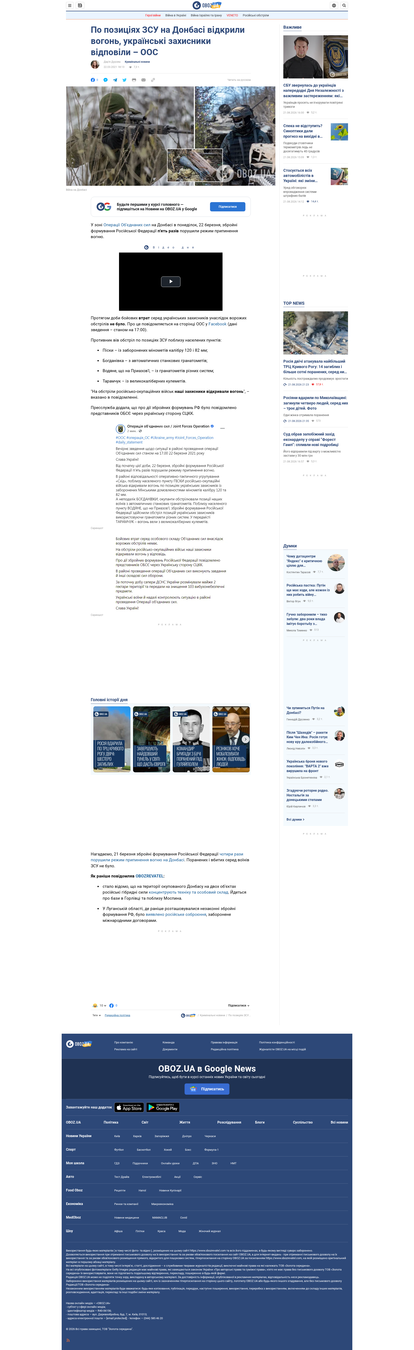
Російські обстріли (256, 15)
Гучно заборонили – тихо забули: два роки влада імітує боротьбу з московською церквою (307, 619)
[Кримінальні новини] (188, 1016)
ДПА (196, 1163)
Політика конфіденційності (277, 1042)
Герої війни (153, 15)
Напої (142, 1190)
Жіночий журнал (210, 1231)
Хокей (168, 1149)
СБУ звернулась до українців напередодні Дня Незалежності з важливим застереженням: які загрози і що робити (313, 90)
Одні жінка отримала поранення (306, 415)
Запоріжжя (162, 1136)
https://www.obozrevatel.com (208, 1250)
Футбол (119, 1149)
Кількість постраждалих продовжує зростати (315, 378)
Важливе (292, 27)
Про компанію (123, 1042)
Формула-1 (211, 1149)
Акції (177, 1176)
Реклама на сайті (125, 1049)
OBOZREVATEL (149, 876)
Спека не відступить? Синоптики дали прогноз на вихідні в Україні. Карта (302, 131)
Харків (137, 1136)
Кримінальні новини (137, 61)
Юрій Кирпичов (296, 806)
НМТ (234, 1163)
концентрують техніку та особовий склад (188, 892)
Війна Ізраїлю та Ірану (206, 15)
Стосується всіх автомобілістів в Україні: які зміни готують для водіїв (300, 176)
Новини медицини (126, 1217)
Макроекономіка (162, 1204)
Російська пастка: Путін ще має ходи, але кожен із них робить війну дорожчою (308, 590)
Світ (145, 1122)
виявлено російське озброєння (176, 914)
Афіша (118, 1231)
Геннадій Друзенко (298, 719)
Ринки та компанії (126, 1204)
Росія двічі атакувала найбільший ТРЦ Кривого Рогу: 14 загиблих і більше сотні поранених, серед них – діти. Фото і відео (314, 367)
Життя (184, 1122)
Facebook (218, 324)
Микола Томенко (297, 630)
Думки (290, 545)
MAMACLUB (159, 1217)
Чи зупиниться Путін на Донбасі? (306, 710)
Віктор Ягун (294, 601)
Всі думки (294, 819)
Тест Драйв (121, 1176)
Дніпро (186, 1136)
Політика (111, 1122)
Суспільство (303, 1122)
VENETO (232, 15)
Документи (170, 1049)
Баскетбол (144, 1149)
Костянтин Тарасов (298, 572)
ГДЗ (116, 1163)
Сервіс (198, 1176)
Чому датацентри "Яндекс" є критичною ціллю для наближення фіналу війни (304, 561)
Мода (182, 1231)
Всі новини (339, 1122)
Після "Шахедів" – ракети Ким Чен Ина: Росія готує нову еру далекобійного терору (307, 737)
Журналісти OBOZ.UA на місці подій (282, 1049)
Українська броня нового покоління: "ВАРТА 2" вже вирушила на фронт (308, 766)
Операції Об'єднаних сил (127, 224)
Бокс (188, 1149)
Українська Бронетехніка (302, 777)
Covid (183, 1217)
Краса (161, 1231)
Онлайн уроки (170, 1163)
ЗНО (214, 1163)
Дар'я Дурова (112, 61)
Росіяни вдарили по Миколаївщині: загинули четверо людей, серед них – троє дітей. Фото (315, 402)
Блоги (260, 1122)
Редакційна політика (117, 1015)
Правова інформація (224, 1042)
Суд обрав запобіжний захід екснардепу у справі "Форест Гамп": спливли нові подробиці (311, 439)
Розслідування (229, 1122)
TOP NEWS (293, 303)
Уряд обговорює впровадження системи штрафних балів (300, 192)
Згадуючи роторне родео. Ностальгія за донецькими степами (308, 795)
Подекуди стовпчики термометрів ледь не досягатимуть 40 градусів (301, 147)
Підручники (140, 1163)
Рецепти (119, 1190)
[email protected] (116, 1318)
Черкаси (210, 1136)
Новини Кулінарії (170, 1190)
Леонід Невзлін (296, 748)
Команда (168, 1042)
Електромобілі (151, 1176)
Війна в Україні (175, 15)
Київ (117, 1136)
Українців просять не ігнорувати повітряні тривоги (313, 104)
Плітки (140, 1231)
